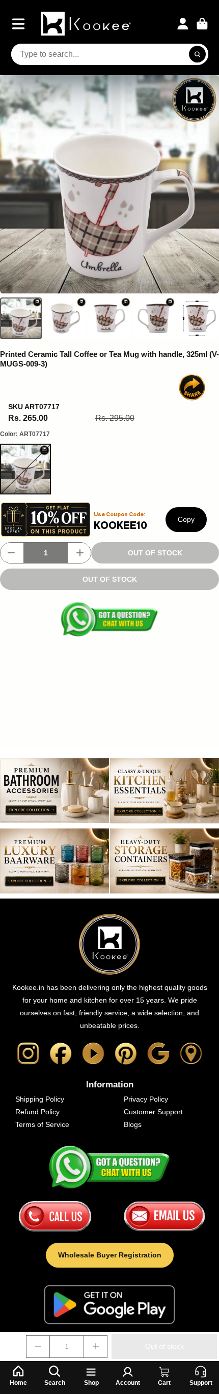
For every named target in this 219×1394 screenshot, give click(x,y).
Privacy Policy (146, 1099)
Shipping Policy (39, 1099)
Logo (87, 24)
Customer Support (153, 1112)
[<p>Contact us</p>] (55, 1216)
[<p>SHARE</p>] (192, 387)
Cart (202, 24)
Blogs (133, 1124)
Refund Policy (37, 1112)
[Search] (197, 54)
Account (183, 24)
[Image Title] (28, 1053)
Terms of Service (42, 1124)
